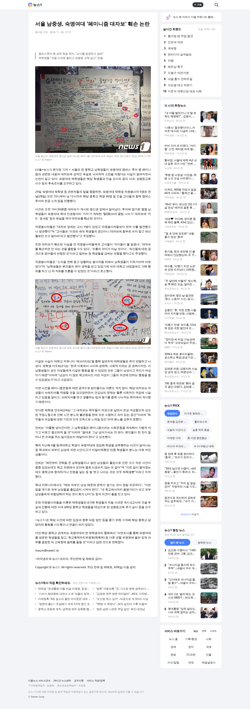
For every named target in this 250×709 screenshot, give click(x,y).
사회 (208, 639)
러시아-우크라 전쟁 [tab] (178, 446)
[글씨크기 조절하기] (140, 41)
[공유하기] (209, 5)
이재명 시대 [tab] (174, 438)
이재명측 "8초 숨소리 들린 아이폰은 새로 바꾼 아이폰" (64, 599)
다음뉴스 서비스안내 (39, 680)
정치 (191, 647)
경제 (173, 647)
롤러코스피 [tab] (200, 421)
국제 (208, 647)
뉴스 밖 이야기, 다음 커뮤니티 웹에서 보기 (197, 17)
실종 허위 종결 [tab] (201, 429)
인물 (208, 655)
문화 (173, 655)
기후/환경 (191, 639)
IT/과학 (191, 655)
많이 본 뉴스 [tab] (177, 542)
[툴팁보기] (217, 29)
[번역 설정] (133, 41)
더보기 (190, 514)
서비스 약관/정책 (96, 680)
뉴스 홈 (173, 639)
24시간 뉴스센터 (62, 680)
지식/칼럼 (173, 662)
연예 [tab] (204, 630)
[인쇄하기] (147, 41)
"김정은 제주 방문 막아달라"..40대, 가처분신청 (122, 594)
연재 (191, 662)
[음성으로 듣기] (127, 41)
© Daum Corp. (36, 696)
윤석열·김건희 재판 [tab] (178, 421)
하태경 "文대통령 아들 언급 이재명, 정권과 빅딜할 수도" (64, 588)
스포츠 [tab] (213, 630)
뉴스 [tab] (196, 630)
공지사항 (79, 680)
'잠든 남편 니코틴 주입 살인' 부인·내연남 (120, 609)
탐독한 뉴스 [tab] (204, 542)
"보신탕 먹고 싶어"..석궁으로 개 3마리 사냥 (122, 599)
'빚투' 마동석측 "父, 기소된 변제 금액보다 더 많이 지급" (122, 588)
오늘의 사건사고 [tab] (176, 429)
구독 (199, 4)
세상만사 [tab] (172, 413)
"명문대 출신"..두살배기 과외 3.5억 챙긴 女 (64, 604)
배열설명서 (208, 662)
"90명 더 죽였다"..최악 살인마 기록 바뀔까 (121, 604)
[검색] (217, 5)
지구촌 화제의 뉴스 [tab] (195, 413)
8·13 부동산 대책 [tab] (204, 446)
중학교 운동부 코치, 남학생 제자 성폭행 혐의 (64, 609)
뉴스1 (37, 4)
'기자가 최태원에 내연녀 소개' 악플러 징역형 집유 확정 (64, 594)
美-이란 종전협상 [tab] (197, 438)
